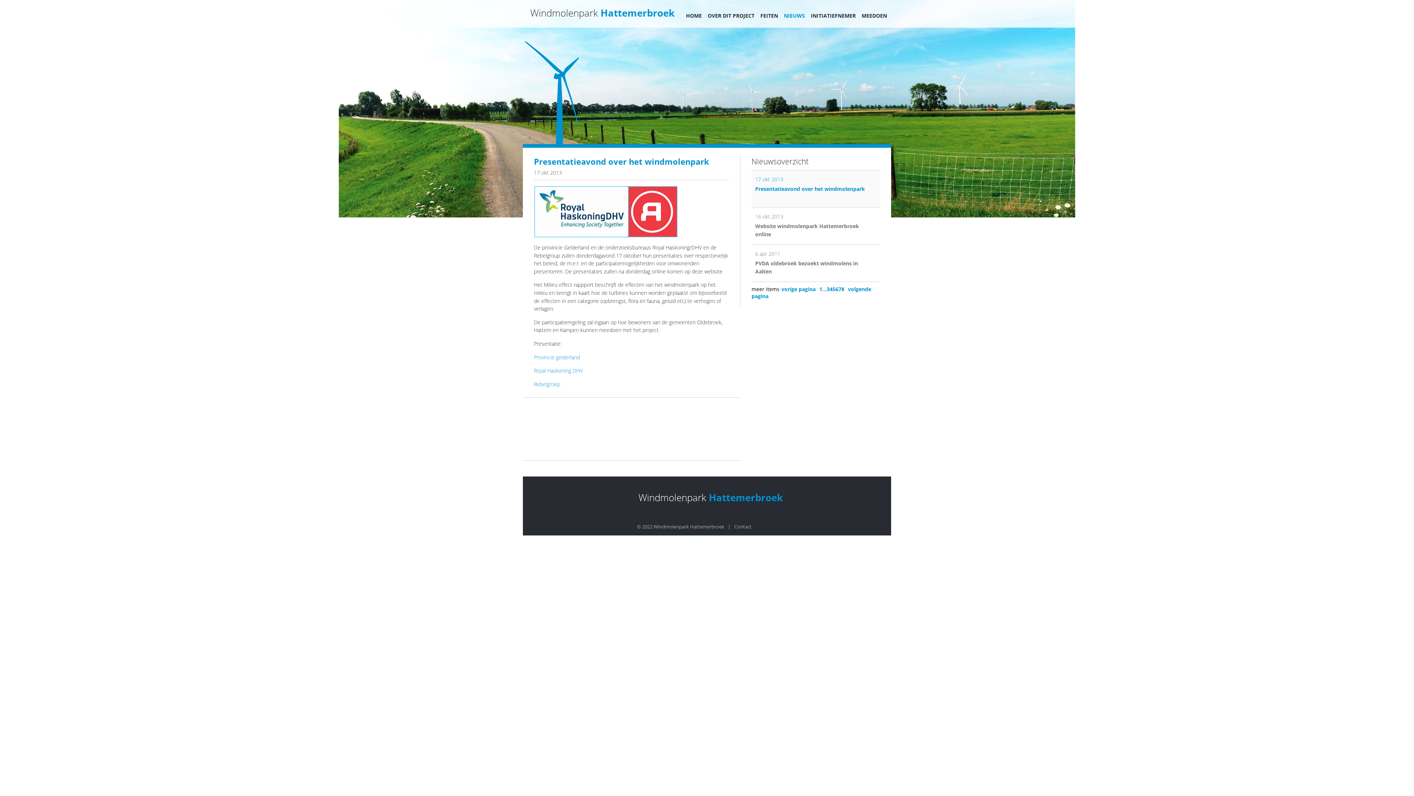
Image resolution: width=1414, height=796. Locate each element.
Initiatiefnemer (833, 15)
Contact (743, 526)
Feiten (769, 15)
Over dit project (731, 15)
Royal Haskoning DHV (558, 370)
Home (694, 15)
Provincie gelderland (557, 357)
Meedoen (874, 15)
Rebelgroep (547, 384)
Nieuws (794, 15)
